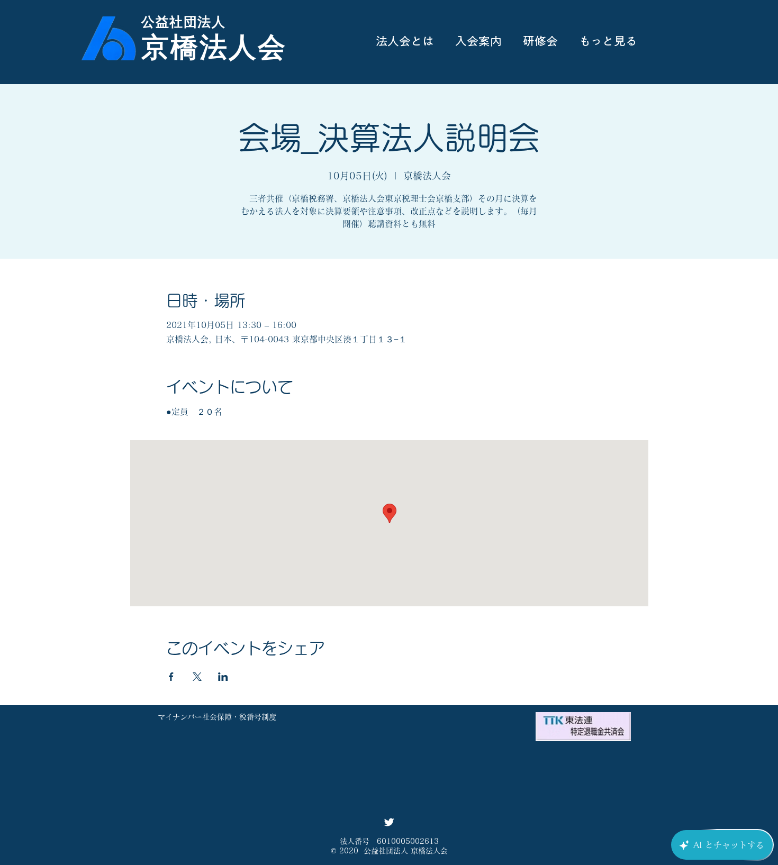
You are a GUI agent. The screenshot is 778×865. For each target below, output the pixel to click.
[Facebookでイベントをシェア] (171, 676)
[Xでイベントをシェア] (197, 676)
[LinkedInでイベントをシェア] (223, 676)
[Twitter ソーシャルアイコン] (389, 822)
